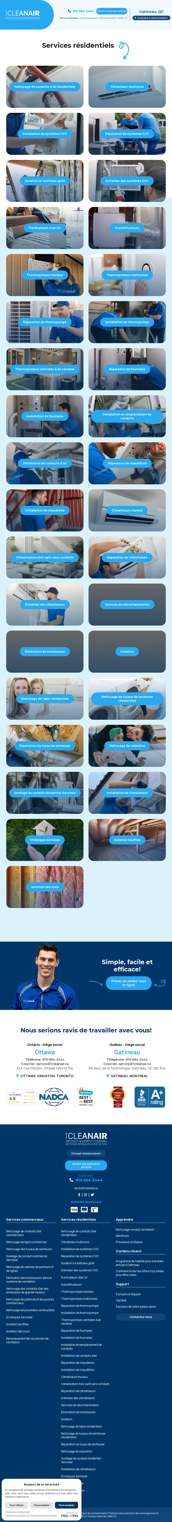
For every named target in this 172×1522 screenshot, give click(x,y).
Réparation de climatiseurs (78, 1391)
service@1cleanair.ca (52, 1064)
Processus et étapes (129, 1242)
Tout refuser (17, 1505)
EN (126, 18)
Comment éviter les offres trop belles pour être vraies (140, 1273)
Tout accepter (66, 1505)
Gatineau (86, 1176)
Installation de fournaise (76, 1338)
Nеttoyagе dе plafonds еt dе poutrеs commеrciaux (30, 1301)
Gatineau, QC (151, 12)
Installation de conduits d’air (79, 1356)
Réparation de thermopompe (80, 1306)
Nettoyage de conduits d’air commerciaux (23, 1233)
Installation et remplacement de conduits (81, 1346)
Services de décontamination (80, 1405)
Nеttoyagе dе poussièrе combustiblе (30, 1310)
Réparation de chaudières (77, 1363)
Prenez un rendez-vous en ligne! (128, 983)
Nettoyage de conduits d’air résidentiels (78, 1233)
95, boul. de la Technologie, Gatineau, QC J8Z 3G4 (127, 1068)
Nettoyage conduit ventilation (135, 1229)
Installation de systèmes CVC (80, 1249)
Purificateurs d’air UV (74, 1277)
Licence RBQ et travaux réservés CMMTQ (93, 1516)
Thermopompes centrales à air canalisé (81, 1321)
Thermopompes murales (77, 1292)
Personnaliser (42, 1505)
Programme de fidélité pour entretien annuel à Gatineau (140, 1263)
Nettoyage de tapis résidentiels (81, 1426)
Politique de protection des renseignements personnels (31, 1515)
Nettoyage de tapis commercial (26, 1242)
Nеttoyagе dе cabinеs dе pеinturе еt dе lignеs (30, 1269)
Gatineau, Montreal (129, 1076)
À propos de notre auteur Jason (136, 1306)
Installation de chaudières (77, 1370)
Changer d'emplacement (152, 18)
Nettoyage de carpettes (76, 1451)
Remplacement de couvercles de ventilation (27, 1340)
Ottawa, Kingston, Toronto (47, 1076)
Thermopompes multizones (79, 1299)
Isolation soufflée (17, 1324)
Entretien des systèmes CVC (79, 1270)
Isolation (66, 1419)
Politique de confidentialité (92, 1513)
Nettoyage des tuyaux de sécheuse (29, 1249)
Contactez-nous (141, 1317)
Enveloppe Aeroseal (19, 1317)
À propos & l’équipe (128, 1294)
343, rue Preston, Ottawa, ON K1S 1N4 (45, 1068)
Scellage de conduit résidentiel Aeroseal (81, 1460)
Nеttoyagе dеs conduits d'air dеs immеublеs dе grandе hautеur (27, 1290)
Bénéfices (122, 1236)
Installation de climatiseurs (78, 1469)
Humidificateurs (71, 1284)
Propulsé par (72, 1512)
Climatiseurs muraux (74, 1377)
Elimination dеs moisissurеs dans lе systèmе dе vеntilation (29, 1279)
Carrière (121, 1300)
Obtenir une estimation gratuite (111, 11)
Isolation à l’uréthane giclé (77, 1263)
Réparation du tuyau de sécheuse (82, 1444)
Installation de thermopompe (80, 1313)
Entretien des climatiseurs (78, 1398)
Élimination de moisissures (78, 1412)
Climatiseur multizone (75, 1242)
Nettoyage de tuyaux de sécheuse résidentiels (83, 1435)
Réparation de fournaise (76, 1331)
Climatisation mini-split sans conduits (85, 1384)
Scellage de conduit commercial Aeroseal (26, 1258)
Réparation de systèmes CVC (80, 1256)
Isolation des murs (18, 1331)
